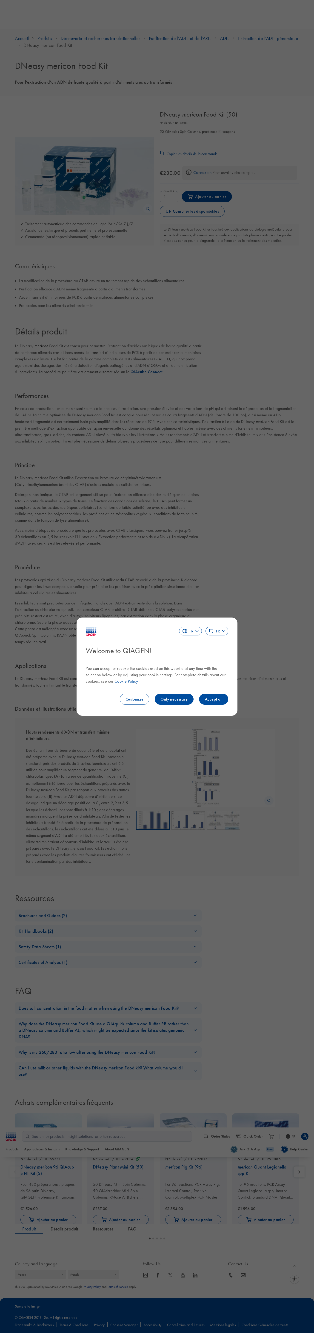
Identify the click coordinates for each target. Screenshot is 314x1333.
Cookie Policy (126, 681)
